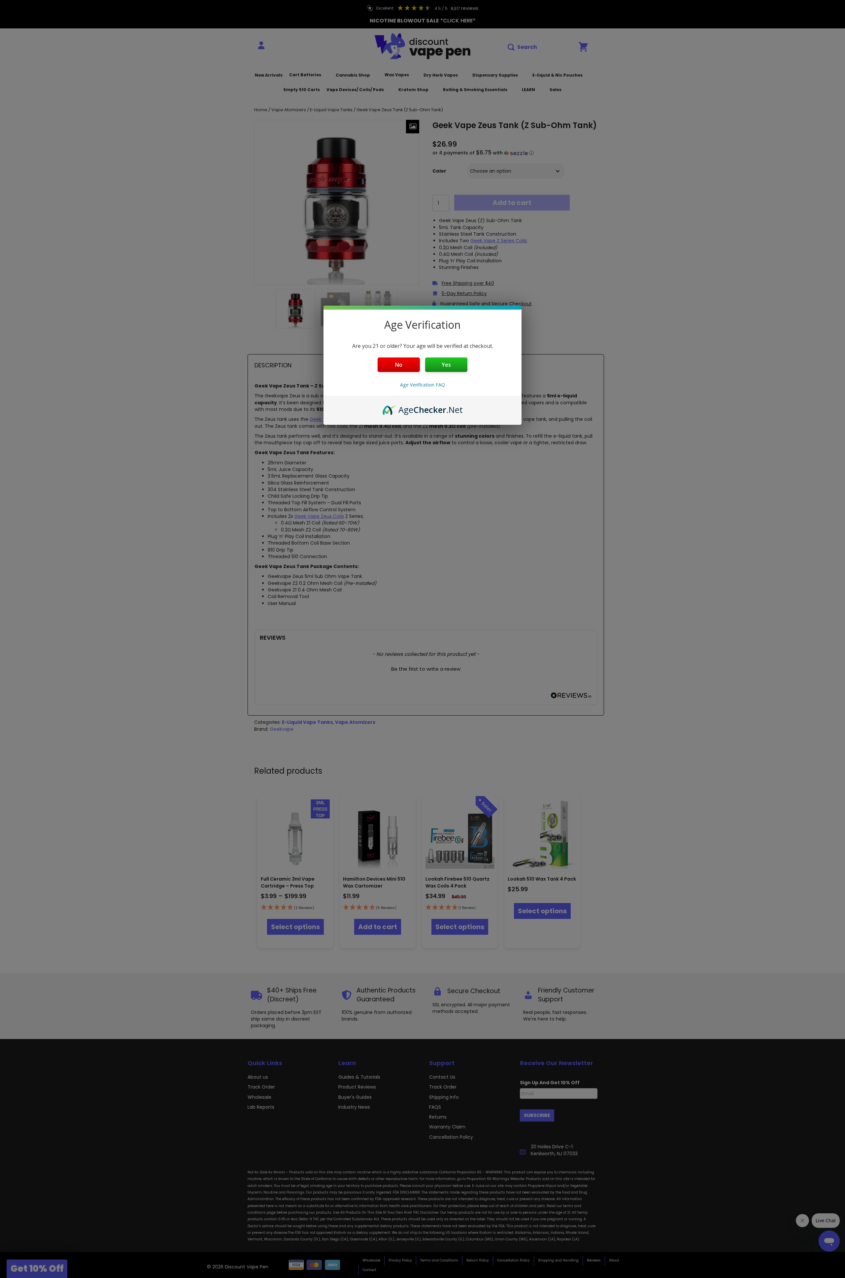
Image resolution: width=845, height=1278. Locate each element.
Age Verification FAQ (422, 385)
